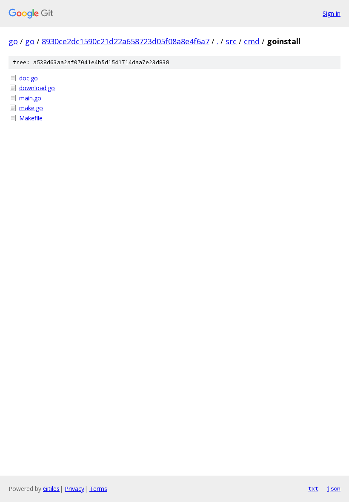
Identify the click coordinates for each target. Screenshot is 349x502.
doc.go (28, 78)
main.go (30, 98)
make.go (31, 108)
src (231, 41)
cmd (252, 41)
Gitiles (51, 489)
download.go (37, 88)
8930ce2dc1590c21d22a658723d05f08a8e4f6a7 (125, 41)
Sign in (331, 13)
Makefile (31, 118)
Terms (98, 489)
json (333, 488)
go (13, 41)
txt (313, 488)
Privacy (74, 489)
